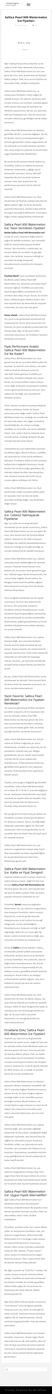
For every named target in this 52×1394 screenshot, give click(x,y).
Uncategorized (21, 25)
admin (25, 49)
